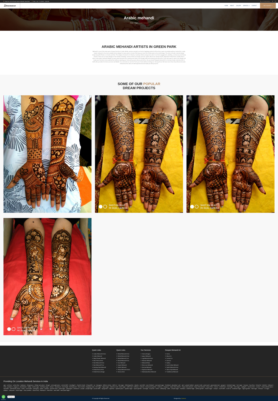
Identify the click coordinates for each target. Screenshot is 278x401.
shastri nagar (209, 388)
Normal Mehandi (146, 367)
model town (222, 387)
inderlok (264, 385)
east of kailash (150, 385)
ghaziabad (175, 385)
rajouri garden (138, 388)
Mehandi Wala (146, 363)
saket (168, 388)
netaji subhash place (267, 387)
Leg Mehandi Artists (147, 358)
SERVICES (245, 5)
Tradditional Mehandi (172, 372)
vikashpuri (43, 390)
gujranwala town (215, 385)
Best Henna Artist (98, 360)
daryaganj (99, 385)
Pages (136, 23)
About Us (169, 356)
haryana (246, 385)
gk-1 (180, 385)
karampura (58, 387)
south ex (228, 388)
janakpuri (10, 387)
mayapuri (166, 387)
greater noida (199, 385)
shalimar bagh (190, 388)
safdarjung (163, 388)
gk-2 (183, 385)
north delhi (29, 388)
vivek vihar (50, 390)
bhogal (48, 385)
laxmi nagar (122, 387)
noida (23, 388)
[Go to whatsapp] (3, 397)
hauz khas (252, 385)
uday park (12, 390)
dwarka (137, 385)
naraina (258, 387)
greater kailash (190, 385)
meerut (216, 387)
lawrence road (114, 387)
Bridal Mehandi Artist (123, 354)
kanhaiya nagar (44, 387)
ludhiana (136, 387)
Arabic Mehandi (97, 356)
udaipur (5, 390)
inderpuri (270, 385)
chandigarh (72, 385)
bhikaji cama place (40, 385)
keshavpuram (73, 387)
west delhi (57, 390)
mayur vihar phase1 (175, 387)
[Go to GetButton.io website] (3, 399)
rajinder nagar (129, 388)
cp (94, 385)
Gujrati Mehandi (122, 365)
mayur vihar (209, 387)
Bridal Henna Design (99, 372)
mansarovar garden (151, 387)
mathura (160, 387)
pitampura (77, 388)
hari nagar (240, 385)
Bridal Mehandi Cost (123, 358)
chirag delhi (89, 385)
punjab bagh (89, 388)
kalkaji (29, 387)
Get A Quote (267, 5)
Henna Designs (146, 354)
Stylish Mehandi (122, 367)
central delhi (64, 385)
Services (168, 360)
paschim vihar (54, 388)
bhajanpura (30, 385)
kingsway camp (90, 387)
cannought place (55, 385)
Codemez (183, 398)
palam (42, 388)
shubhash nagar (236, 388)
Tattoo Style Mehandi (172, 369)
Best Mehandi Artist (98, 363)
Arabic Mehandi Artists (99, 354)
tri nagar (266, 388)
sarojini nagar (175, 388)
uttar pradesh (28, 390)
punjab (83, 388)
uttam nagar (19, 390)
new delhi (6, 388)
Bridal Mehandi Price (123, 360)
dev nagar (121, 385)
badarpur (23, 385)
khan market (81, 387)
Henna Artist (121, 372)
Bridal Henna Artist (98, 369)
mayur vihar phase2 (187, 387)
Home (226, 5)
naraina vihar (251, 387)
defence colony (107, 385)
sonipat (215, 388)
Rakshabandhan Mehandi (149, 372)
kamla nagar (35, 387)
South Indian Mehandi (172, 365)
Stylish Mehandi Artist (172, 367)
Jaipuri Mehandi (146, 356)
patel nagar (62, 388)
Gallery (238, 5)
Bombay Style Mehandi (99, 367)
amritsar (9, 385)
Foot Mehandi (121, 363)
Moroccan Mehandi (147, 365)
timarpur (261, 388)
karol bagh (65, 387)
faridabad (168, 385)
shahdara (183, 388)
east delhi (142, 385)
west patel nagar (65, 390)
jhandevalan (23, 387)
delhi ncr (114, 385)
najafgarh (244, 387)
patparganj (69, 388)
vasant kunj (36, 390)
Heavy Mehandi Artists (124, 369)
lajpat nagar (105, 387)
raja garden (105, 388)
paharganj (36, 388)
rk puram (152, 388)
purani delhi (97, 388)
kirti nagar (98, 387)
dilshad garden (129, 385)
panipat (47, 388)
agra (4, 385)
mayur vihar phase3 (199, 387)
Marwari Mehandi (147, 360)
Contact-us (169, 358)
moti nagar (237, 387)
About (232, 5)
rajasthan (112, 388)
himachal (258, 385)
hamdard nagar (231, 385)
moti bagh (230, 387)
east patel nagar (159, 385)
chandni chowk (81, 385)
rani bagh (145, 388)
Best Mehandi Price (98, 365)
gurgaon (223, 385)
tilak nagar (254, 388)
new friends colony (15, 388)
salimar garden (200, 388)
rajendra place (120, 388)
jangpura (16, 387)
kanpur (52, 387)
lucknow (142, 387)
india (4, 387)
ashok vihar (16, 385)
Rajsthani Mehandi (147, 369)
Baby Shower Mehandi (99, 358)
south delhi (222, 388)
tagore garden (246, 388)
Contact (254, 5)
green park (207, 385)
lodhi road (130, 387)
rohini (157, 388)
